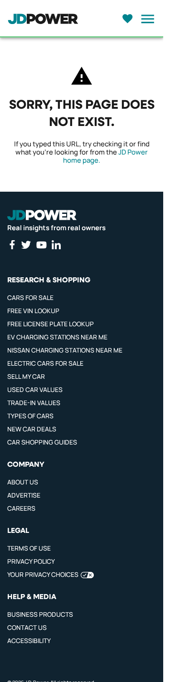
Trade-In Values (33, 402)
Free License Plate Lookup (50, 323)
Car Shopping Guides (42, 442)
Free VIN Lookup (33, 310)
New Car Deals (31, 429)
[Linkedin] (56, 244)
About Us (22, 482)
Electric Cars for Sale (45, 363)
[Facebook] (11, 244)
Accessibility (29, 640)
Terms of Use (29, 548)
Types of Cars (30, 415)
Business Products (40, 614)
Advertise (23, 495)
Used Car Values (35, 389)
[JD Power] (42, 215)
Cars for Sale (30, 297)
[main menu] (145, 19)
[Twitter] (26, 245)
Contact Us (27, 627)
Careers (21, 508)
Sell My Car (26, 376)
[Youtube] (41, 245)
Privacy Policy (31, 561)
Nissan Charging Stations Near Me (64, 350)
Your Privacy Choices (42, 574)
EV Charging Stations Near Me (57, 337)
